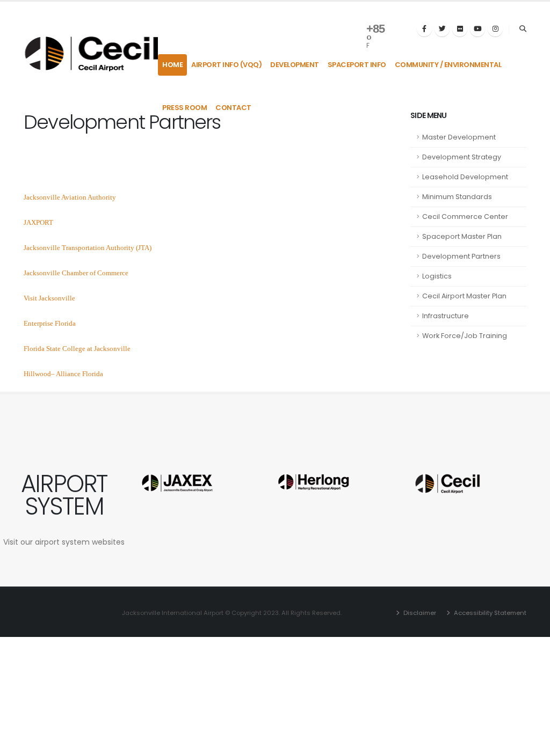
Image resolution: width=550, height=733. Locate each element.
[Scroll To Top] (531, 721)
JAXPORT (38, 222)
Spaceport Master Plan (462, 236)
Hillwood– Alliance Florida (63, 374)
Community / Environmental (448, 65)
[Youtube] (477, 28)
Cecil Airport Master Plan (464, 295)
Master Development (459, 137)
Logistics (437, 276)
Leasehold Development (465, 176)
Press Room (184, 107)
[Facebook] (424, 28)
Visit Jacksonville (49, 298)
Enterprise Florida (50, 323)
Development (294, 65)
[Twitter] (442, 28)
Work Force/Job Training (464, 335)
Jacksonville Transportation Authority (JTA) (87, 248)
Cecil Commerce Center (465, 216)
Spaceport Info (357, 65)
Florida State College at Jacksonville (77, 348)
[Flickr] (459, 28)
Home (172, 65)
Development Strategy (461, 157)
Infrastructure (445, 315)
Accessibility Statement (489, 613)
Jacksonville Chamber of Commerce (76, 273)
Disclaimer (419, 613)
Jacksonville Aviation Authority (70, 197)
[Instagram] (495, 28)
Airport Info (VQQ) (226, 65)
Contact (233, 107)
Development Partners (461, 256)
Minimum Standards (457, 196)
